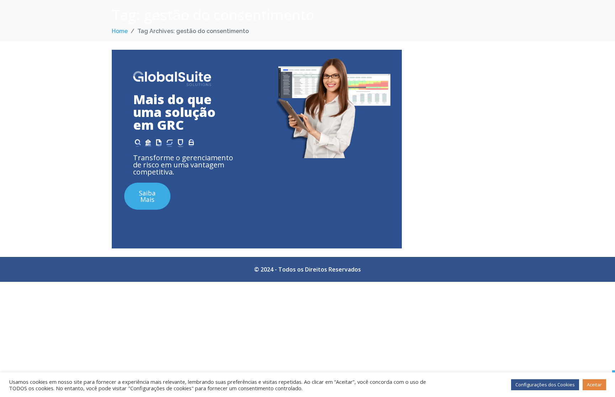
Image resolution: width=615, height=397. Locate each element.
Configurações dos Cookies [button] (545, 384)
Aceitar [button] (594, 384)
